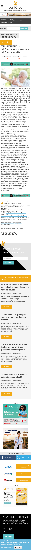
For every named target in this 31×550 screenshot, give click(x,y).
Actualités (9, 19)
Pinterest (9, 36)
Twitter (6, 36)
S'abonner (8, 263)
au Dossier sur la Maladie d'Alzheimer (15, 217)
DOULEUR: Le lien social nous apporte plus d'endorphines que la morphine (12, 210)
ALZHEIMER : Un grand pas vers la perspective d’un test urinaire (13, 317)
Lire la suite (6, 306)
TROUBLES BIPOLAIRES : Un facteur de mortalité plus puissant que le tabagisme (14, 347)
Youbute (15, 36)
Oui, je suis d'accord (7, 547)
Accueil (3, 19)
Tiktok (12, 36)
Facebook (3, 36)
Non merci (18, 547)
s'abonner (8, 536)
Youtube (16, 234)
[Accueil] (15, 3)
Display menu (2, 6)
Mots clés (3, 28)
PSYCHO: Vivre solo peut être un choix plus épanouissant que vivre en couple (15, 287)
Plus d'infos (16, 544)
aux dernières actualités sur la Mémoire (16, 213)
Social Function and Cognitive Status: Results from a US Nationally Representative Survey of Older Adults (15, 205)
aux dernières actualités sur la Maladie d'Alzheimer (14, 216)
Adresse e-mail (7, 256)
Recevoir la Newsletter (15, 453)
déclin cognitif (4, 214)
